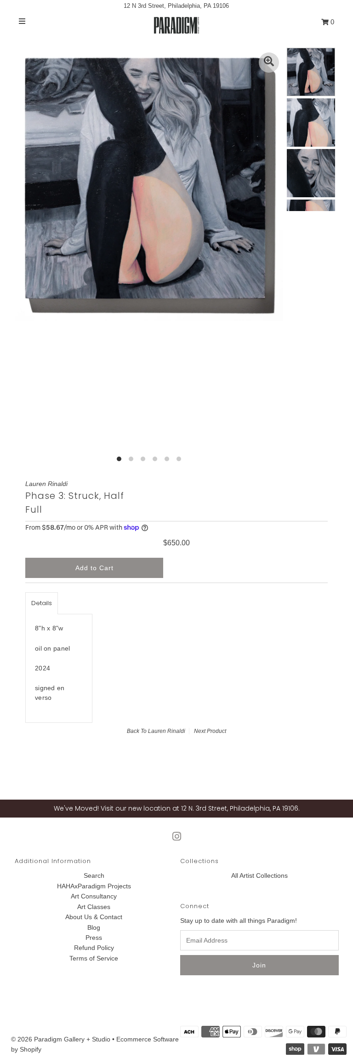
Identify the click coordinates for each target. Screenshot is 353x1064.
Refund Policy (94, 947)
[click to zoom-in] (269, 62)
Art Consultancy (94, 896)
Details (41, 603)
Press (93, 937)
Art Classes (93, 906)
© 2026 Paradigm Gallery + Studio (60, 1039)
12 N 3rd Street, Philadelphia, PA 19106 (176, 5)
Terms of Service (93, 958)
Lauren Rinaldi (166, 731)
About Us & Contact (93, 917)
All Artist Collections (259, 875)
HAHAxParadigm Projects (94, 886)
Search (94, 875)
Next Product (210, 731)
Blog (93, 927)
